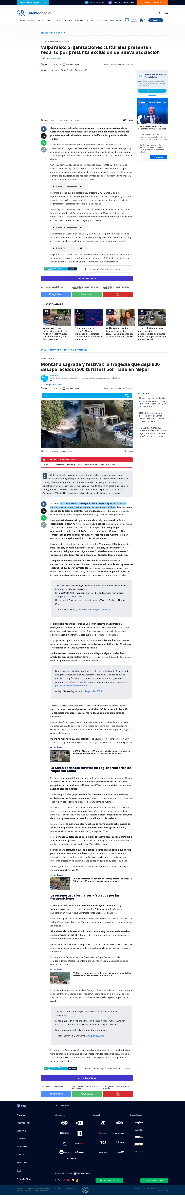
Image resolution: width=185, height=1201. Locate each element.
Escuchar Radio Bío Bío (153, 2)
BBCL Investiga (101, 20)
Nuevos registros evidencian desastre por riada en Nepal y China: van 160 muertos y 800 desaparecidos (102, 880)
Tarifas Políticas (24, 1179)
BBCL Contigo (116, 20)
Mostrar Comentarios (87, 278)
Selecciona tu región (29, 2)
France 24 (54, 375)
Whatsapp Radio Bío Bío (155, 1180)
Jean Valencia (58, 384)
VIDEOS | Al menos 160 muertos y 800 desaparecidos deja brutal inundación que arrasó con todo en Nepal (101, 752)
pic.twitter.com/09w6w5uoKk (71, 685)
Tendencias (79, 20)
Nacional (31, 20)
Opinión (89, 20)
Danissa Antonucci (52, 58)
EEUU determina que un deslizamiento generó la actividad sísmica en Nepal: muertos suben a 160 (102, 974)
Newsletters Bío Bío (96, 2)
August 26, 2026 (101, 609)
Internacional (44, 20)
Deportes (67, 20)
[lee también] (60, 756)
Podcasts (21, 20)
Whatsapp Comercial (111, 1180)
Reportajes (22, 1162)
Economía (57, 20)
